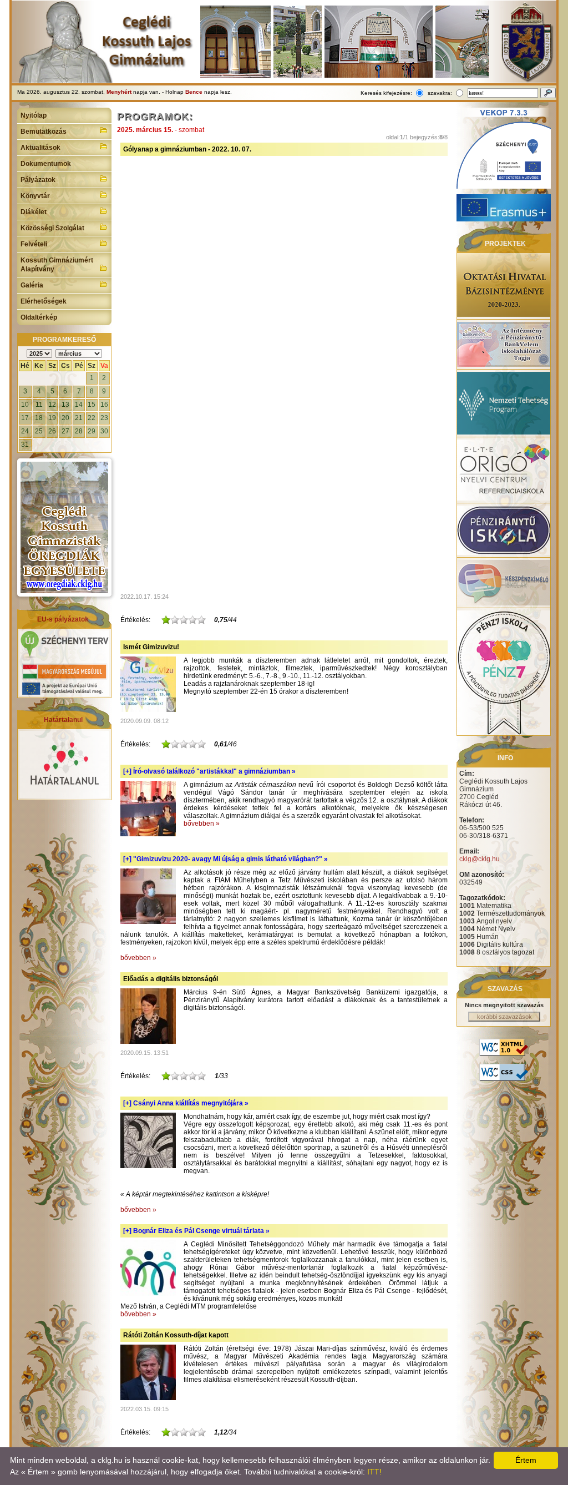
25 (39, 431)
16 (104, 404)
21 (79, 418)
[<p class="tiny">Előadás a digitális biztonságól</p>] (148, 1041)
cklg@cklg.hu (479, 859)
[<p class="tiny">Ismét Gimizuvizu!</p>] (148, 710)
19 (52, 418)
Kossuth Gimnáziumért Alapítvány (57, 264)
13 (65, 404)
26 (52, 431)
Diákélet (34, 212)
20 (65, 418)
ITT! (374, 1471)
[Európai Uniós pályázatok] (64, 694)
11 (39, 404)
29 (91, 431)
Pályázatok (38, 180)
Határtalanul (63, 720)
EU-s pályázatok (63, 619)
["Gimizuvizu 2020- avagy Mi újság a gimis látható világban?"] (148, 922)
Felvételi (34, 244)
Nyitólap (34, 115)
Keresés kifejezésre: (386, 93)
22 (91, 418)
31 (25, 444)
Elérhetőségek (44, 301)
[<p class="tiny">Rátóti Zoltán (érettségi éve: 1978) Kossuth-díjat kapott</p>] (148, 1398)
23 (104, 418)
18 (39, 418)
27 (65, 431)
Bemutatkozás (44, 131)
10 (25, 404)
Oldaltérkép (39, 317)
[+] (209, 771)
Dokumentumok (46, 164)
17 (25, 418)
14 (79, 404)
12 (52, 404)
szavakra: (440, 93)
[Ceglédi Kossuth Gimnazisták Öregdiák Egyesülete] (64, 527)
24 (25, 431)
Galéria (32, 285)
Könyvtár (35, 196)
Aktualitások (40, 147)
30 (104, 431)
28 (79, 431)
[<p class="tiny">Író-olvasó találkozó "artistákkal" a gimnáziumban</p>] (148, 834)
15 (91, 404)
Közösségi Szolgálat (52, 228)
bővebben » (202, 823)
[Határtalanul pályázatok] (64, 796)
